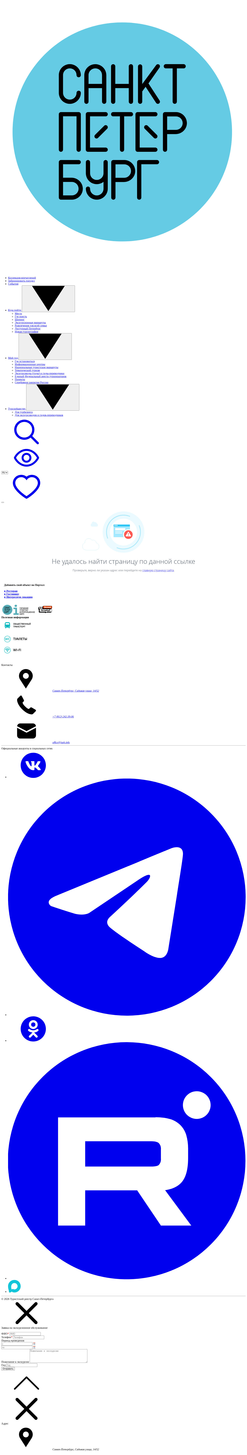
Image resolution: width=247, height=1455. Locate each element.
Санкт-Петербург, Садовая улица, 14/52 (75, 690)
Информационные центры (30, 364)
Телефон (6, 1337)
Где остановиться (25, 361)
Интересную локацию (19, 597)
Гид (3, 1365)
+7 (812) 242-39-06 (63, 716)
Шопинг (20, 319)
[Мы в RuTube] (127, 1278)
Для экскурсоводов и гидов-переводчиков (39, 415)
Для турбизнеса (24, 412)
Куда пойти (15, 310)
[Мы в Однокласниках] (33, 1040)
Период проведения (12, 1340)
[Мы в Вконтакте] (33, 777)
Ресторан (11, 591)
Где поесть (21, 316)
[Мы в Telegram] (127, 1014)
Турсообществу (17, 408)
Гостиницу (12, 594)
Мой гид (13, 357)
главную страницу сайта (158, 570)
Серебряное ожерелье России (31, 382)
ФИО (5, 1333)
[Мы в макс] (14, 1291)
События (13, 283)
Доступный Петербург (28, 328)
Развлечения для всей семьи (31, 325)
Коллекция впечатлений (22, 277)
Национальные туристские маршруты (36, 367)
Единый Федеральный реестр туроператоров (40, 376)
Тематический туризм (27, 370)
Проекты (20, 379)
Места (18, 313)
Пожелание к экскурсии (15, 1361)
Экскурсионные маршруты (30, 322)
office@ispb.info (61, 742)
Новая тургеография (26, 331)
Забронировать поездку (21, 280)
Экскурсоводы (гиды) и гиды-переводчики (39, 373)
